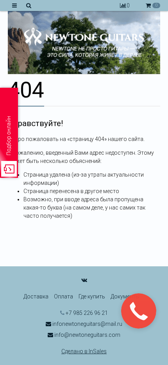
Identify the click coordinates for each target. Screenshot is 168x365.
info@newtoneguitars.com (86, 335)
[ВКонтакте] (84, 280)
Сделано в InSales (84, 351)
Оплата (63, 296)
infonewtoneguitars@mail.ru (86, 324)
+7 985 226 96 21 (86, 313)
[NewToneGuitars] (84, 42)
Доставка (35, 296)
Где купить (92, 296)
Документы (125, 296)
